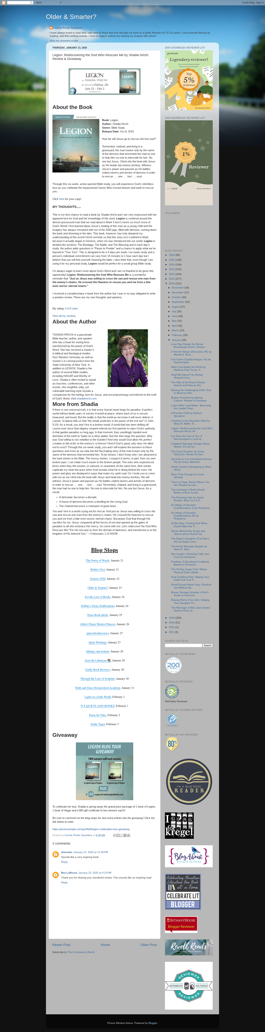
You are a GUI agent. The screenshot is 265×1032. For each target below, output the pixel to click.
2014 (172, 627)
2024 (172, 264)
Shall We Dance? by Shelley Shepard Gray (187, 376)
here (62, 199)
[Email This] (115, 835)
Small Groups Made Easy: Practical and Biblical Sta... (191, 586)
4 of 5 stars (71, 308)
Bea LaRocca (69, 872)
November (178, 292)
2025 (172, 260)
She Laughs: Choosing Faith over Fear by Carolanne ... (190, 555)
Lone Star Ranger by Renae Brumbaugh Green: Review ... (189, 345)
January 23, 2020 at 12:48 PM (91, 852)
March (176, 330)
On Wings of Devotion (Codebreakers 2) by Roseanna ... (192, 506)
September (178, 302)
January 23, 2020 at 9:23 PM (94, 872)
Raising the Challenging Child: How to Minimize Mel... (191, 391)
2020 (172, 283)
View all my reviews (64, 315)
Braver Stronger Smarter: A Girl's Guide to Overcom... (189, 594)
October (177, 297)
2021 (172, 278)
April (175, 325)
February (177, 335)
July (174, 311)
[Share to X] (121, 835)
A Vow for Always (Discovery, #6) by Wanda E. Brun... (191, 353)
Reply (64, 862)
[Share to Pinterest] (128, 835)
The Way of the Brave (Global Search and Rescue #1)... (188, 384)
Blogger (153, 1023)
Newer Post (61, 945)
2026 (172, 255)
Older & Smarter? (71, 16)
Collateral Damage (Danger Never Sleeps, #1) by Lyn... (190, 445)
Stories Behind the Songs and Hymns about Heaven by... (188, 532)
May (174, 321)
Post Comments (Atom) (81, 952)
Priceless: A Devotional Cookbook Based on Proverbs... (190, 563)
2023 (172, 269)
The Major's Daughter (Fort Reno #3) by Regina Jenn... (190, 540)
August (176, 306)
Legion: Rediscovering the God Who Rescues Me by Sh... (191, 430)
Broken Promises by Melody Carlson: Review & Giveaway (189, 399)
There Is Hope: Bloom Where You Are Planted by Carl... (190, 483)
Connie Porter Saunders (68, 28)
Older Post (148, 945)
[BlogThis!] (118, 835)
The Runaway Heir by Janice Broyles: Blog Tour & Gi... (187, 499)
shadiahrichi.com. (87, 398)
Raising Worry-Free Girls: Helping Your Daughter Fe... (190, 601)
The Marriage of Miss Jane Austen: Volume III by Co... (191, 609)
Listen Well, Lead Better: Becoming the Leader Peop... (191, 407)
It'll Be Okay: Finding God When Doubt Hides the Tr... (189, 525)
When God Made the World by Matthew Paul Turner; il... (188, 368)
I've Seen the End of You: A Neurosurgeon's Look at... (187, 437)
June (175, 316)
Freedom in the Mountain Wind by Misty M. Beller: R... (190, 422)
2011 (172, 632)
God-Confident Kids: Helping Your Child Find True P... (190, 578)
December (178, 287)
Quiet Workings (98, 642)
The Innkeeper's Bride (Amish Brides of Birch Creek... (188, 491)
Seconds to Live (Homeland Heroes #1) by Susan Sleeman (191, 460)
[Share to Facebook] (125, 835)
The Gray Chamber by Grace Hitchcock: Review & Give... (188, 453)
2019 (172, 617)
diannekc (66, 852)
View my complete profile (64, 40)
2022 (172, 274)
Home (105, 945)
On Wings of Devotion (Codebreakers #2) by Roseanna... (185, 515)
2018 (172, 622)
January (177, 340)
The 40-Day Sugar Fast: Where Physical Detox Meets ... (189, 571)
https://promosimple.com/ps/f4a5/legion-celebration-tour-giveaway (91, 829)
